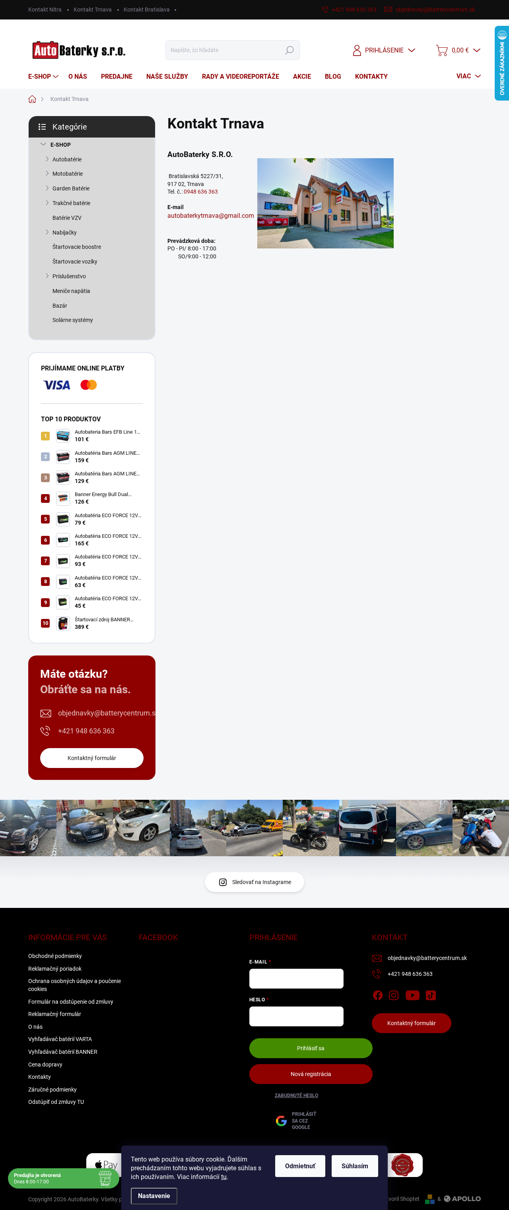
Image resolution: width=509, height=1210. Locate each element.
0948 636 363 (201, 191)
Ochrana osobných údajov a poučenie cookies (74, 985)
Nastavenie (154, 1196)
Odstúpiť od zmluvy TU (56, 1102)
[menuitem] (44, 77)
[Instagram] (394, 994)
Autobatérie (67, 159)
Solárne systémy (72, 320)
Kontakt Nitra (45, 9)
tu (224, 1177)
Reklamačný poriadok (55, 969)
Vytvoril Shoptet (400, 1199)
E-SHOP (61, 145)
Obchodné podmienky (55, 956)
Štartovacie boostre (76, 247)
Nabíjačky (64, 232)
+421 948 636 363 (86, 731)
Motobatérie (67, 174)
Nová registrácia (311, 1074)
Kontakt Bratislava (147, 9)
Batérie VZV (67, 218)
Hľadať (289, 50)
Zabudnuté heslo (296, 1095)
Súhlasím (355, 1166)
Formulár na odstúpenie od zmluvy (70, 1002)
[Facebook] (378, 994)
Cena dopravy (45, 1064)
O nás (35, 1027)
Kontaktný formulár (92, 758)
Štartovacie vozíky (74, 261)
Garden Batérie (70, 188)
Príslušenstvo (69, 276)
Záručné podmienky (52, 1089)
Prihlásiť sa (310, 1048)
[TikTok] (431, 994)
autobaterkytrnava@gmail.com (210, 215)
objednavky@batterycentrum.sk (108, 713)
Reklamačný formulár (54, 1014)
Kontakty (39, 1077)
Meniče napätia (71, 291)
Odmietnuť (300, 1166)
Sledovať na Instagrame (261, 882)
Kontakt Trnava (93, 9)
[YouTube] (413, 994)
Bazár (59, 305)
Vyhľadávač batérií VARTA (60, 1039)
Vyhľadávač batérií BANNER (62, 1052)
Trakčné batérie (71, 203)
